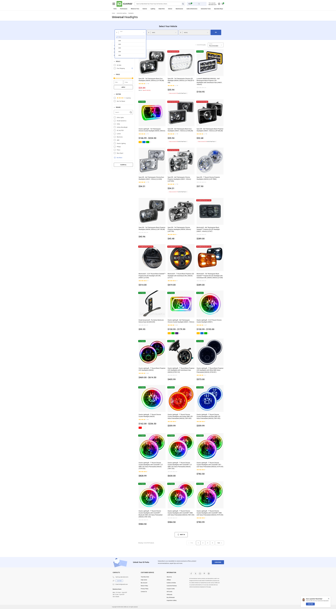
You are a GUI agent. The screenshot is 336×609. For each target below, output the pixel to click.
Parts (115, 8)
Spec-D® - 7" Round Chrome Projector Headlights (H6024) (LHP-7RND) (208, 178)
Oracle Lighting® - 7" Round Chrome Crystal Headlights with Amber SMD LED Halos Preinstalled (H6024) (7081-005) (180, 416)
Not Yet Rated (121, 101)
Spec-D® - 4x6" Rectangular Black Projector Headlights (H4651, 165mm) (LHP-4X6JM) (210, 130)
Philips (119, 146)
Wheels (133, 8)
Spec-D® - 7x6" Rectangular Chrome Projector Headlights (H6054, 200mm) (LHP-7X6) (179, 229)
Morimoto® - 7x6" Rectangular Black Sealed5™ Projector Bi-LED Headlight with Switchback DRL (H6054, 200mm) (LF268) (210, 275)
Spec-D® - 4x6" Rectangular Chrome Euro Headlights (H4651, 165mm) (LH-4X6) (151, 178)
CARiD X (195, 573)
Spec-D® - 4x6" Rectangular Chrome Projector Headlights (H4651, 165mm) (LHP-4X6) (179, 179)
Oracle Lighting (121, 143)
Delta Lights (120, 117)
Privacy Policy (144, 588)
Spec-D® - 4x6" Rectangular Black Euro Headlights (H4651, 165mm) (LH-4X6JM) (180, 130)
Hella (118, 124)
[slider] (114, 78)
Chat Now (310, 604)
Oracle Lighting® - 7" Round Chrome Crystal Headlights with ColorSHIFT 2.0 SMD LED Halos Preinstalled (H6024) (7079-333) (151, 465)
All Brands (169, 594)
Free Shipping (121, 68)
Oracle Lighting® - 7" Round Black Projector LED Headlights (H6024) (152, 369)
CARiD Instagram (209, 573)
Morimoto (120, 137)
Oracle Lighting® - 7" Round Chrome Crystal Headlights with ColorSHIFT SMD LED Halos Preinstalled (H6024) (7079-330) (210, 513)
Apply (123, 87)
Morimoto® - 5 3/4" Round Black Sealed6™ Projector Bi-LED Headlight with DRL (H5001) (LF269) (152, 275)
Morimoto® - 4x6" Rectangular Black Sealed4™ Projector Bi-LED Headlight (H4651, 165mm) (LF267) (208, 229)
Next (219, 543)
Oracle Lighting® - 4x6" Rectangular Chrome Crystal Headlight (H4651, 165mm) (181, 321)
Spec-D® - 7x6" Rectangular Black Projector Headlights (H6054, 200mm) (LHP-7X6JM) (152, 228)
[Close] (328, 598)
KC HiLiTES (120, 130)
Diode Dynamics (121, 121)
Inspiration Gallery (172, 600)
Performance (123, 8)
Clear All (123, 164)
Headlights (131, 13)
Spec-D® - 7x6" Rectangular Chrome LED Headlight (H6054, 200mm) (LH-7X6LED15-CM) (181, 80)
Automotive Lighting (121, 13)
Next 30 (182, 534)
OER (118, 140)
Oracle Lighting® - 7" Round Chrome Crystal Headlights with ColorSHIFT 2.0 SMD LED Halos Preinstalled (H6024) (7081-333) (180, 465)
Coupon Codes (171, 588)
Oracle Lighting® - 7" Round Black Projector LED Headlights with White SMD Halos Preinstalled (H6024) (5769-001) (210, 370)
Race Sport (120, 153)
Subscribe (218, 562)
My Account (144, 582)
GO (216, 32)
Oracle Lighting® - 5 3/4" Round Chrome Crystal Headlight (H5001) (209, 321)
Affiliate (169, 580)
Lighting (152, 8)
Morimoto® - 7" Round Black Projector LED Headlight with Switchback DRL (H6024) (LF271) (181, 275)
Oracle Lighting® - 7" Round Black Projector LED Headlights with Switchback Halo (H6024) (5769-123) (181, 370)
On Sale (119, 65)
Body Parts (162, 8)
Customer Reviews (172, 585)
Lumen (119, 134)
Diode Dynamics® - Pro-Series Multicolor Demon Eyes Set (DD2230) (151, 321)
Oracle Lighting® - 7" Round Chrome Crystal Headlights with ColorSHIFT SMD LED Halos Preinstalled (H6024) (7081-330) (181, 513)
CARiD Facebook (191, 573)
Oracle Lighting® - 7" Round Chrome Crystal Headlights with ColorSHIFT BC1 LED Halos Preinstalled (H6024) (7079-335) (210, 464)
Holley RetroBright (122, 127)
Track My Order (145, 577)
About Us (169, 577)
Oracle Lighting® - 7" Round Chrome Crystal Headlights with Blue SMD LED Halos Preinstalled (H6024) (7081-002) (208, 416)
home (113, 13)
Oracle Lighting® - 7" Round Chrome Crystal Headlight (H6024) (150, 415)
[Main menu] (114, 4)
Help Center (144, 580)
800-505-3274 (212, 4)
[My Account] (219, 4)
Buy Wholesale (171, 597)
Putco (118, 150)
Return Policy (144, 585)
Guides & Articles (171, 582)
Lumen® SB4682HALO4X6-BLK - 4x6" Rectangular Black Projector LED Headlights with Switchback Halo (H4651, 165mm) (209, 81)
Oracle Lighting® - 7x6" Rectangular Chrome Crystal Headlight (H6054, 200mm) (152, 130)
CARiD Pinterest (204, 573)
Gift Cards (169, 591)
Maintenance (179, 8)
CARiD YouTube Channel (200, 573)
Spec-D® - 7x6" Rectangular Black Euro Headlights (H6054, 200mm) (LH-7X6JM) (151, 79)
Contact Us (144, 591)
